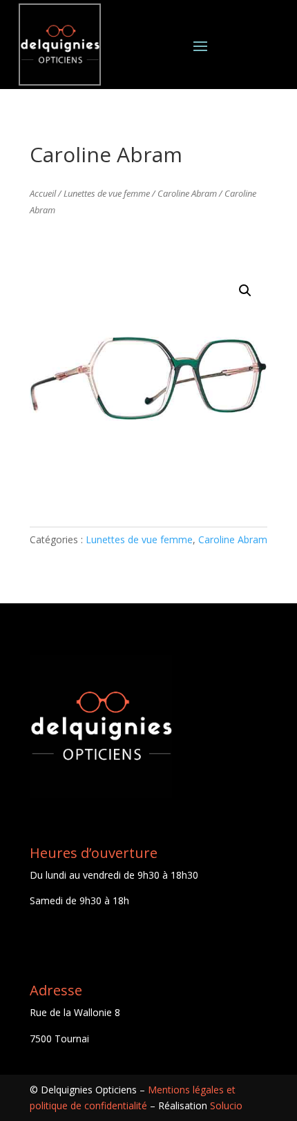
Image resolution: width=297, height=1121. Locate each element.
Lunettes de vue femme (107, 193)
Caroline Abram (187, 193)
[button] (245, 290)
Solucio (226, 1105)
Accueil (43, 193)
